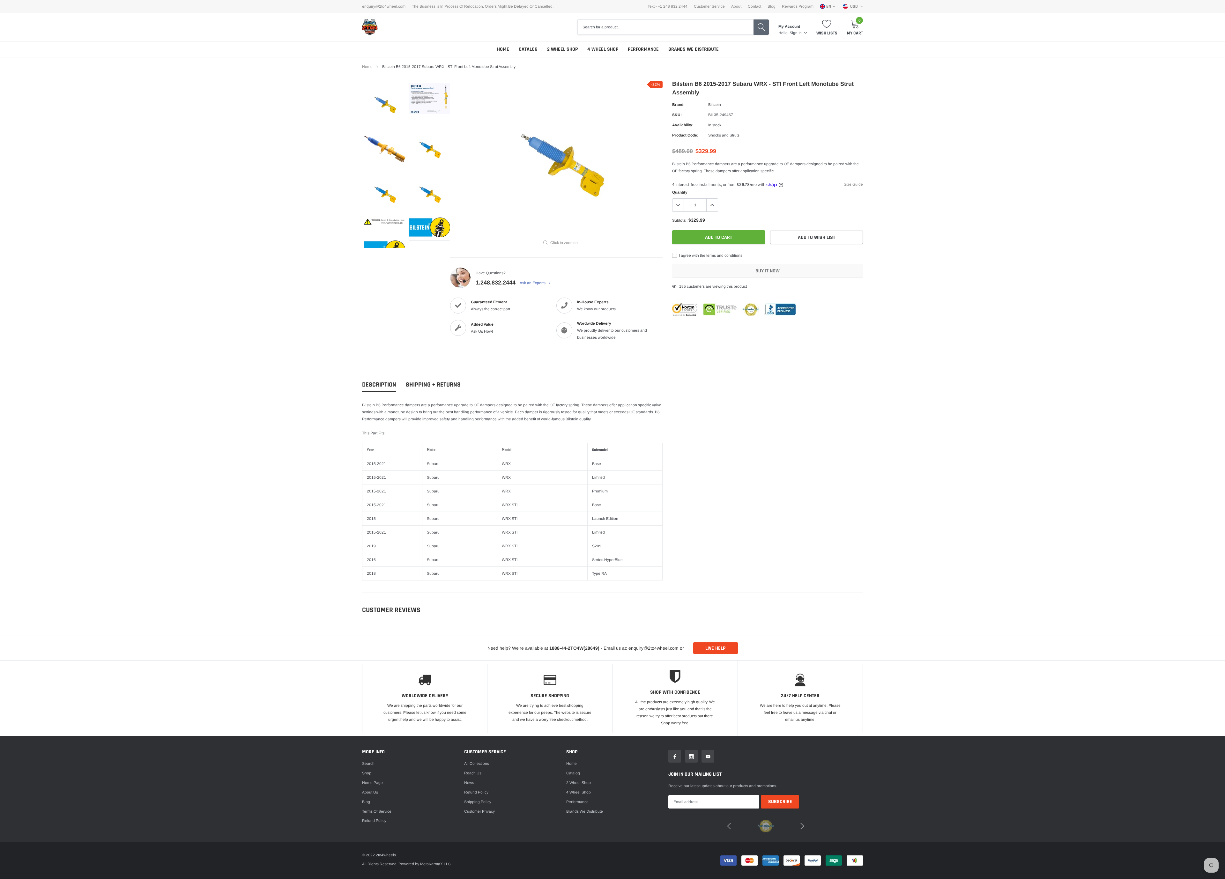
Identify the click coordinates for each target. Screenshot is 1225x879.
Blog (772, 6)
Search (368, 763)
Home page (372, 782)
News (469, 782)
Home (503, 49)
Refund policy (374, 820)
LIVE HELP (715, 648)
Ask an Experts (533, 283)
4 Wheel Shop (602, 49)
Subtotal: (679, 220)
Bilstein (714, 104)
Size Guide (853, 184)
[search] (761, 27)
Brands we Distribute (693, 49)
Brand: (678, 104)
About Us (370, 792)
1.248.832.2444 (496, 282)
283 (682, 286)
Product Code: (685, 135)
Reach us (472, 773)
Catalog (528, 49)
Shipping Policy (477, 802)
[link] (384, 104)
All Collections (476, 763)
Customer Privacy (479, 811)
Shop (366, 773)
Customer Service (709, 6)
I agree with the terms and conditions (710, 255)
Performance (643, 49)
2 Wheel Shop (562, 49)
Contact (754, 6)
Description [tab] (379, 385)
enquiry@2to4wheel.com (383, 6)
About (736, 6)
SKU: (677, 115)
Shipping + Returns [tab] (433, 385)
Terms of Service (376, 811)
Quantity (679, 192)
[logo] (370, 27)
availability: (683, 125)
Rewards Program (797, 6)
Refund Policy (476, 792)
